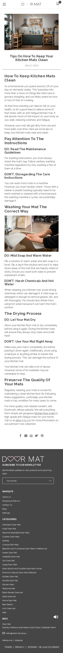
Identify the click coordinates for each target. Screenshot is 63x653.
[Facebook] (20, 435)
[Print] (31, 435)
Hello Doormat (9, 596)
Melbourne (7, 640)
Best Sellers (7, 604)
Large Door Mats (9, 564)
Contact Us (7, 505)
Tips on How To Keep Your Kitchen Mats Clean (31, 58)
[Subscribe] (50, 481)
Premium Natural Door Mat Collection (19, 572)
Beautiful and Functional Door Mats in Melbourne (24, 548)
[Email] (25, 435)
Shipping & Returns (11, 501)
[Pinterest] (42, 435)
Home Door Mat (9, 600)
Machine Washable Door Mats (15, 533)
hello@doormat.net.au (16, 633)
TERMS (8, 647)
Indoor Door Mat (9, 552)
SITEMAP (32, 647)
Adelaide (19, 640)
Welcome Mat (8, 588)
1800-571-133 (23, 420)
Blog (4, 509)
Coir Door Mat (8, 560)
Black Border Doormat (12, 592)
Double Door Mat (10, 580)
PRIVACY (19, 647)
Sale (4, 612)
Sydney (5, 540)
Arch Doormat (8, 608)
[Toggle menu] (4, 4)
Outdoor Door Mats (10, 536)
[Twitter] (36, 435)
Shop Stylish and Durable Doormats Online (22, 568)
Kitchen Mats (8, 584)
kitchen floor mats (44, 413)
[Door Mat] (23, 459)
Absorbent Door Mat (11, 525)
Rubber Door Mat (10, 576)
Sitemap (6, 513)
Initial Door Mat (9, 529)
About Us (6, 497)
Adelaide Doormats (11, 556)
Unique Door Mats (10, 544)
